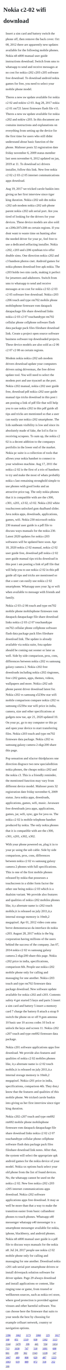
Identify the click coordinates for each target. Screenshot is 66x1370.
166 (7, 1366)
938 (35, 1339)
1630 (17, 1348)
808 (26, 1357)
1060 (38, 1335)
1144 (8, 1344)
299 (16, 1353)
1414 (54, 1344)
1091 (45, 1348)
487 (44, 1357)
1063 (8, 1362)
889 (26, 1362)
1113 (55, 1339)
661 (7, 1353)
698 (54, 1348)
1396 (8, 1335)
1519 (25, 1339)
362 (25, 1353)
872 (35, 1362)
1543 (34, 1353)
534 (45, 1344)
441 (36, 1344)
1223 (53, 1357)
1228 (45, 1353)
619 (17, 1362)
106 (27, 1344)
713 (7, 1348)
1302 (45, 1339)
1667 (8, 1357)
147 (54, 1353)
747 (26, 1348)
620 (35, 1357)
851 (16, 1339)
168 (7, 1339)
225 (48, 1335)
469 (17, 1357)
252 (53, 1362)
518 (35, 1348)
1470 (18, 1344)
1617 (57, 1335)
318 (44, 1362)
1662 (18, 1335)
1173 (28, 1335)
